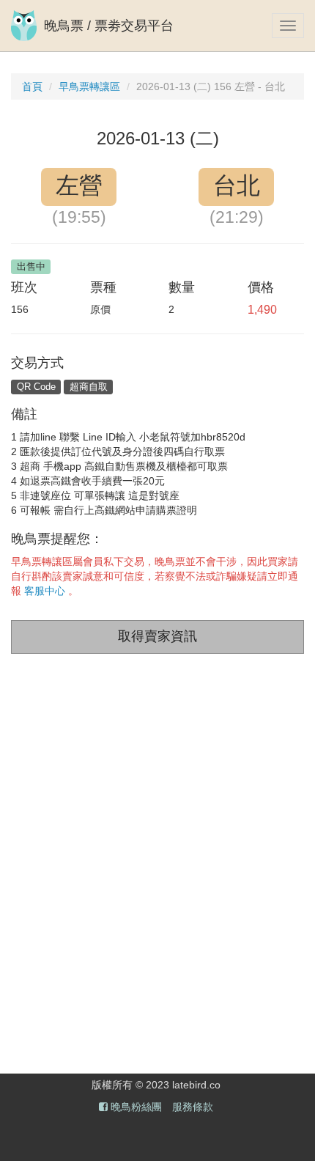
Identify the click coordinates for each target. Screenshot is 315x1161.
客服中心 (44, 591)
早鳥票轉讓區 (89, 86)
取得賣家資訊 (157, 636)
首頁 (32, 86)
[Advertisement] (157, 848)
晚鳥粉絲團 (135, 1107)
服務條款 (192, 1107)
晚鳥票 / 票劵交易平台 (109, 25)
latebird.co (196, 1085)
